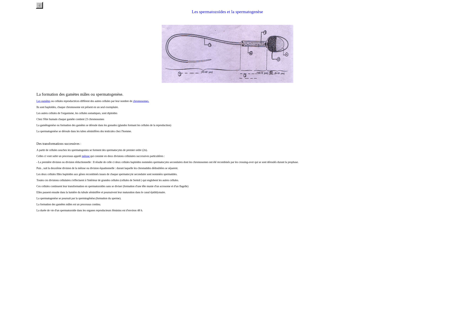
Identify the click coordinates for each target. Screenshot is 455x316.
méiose (86, 156)
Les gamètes (43, 101)
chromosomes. (141, 101)
